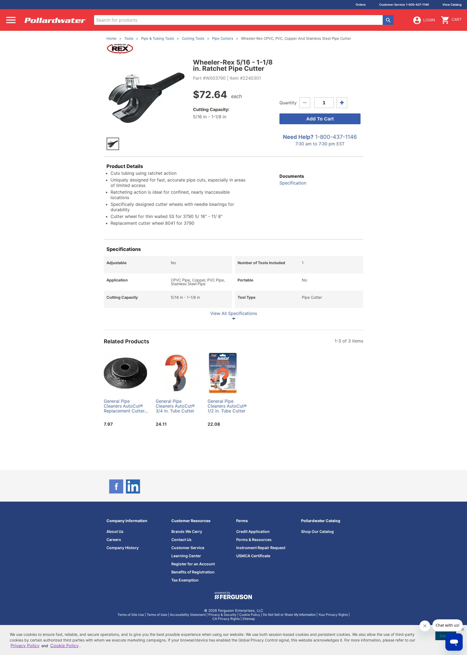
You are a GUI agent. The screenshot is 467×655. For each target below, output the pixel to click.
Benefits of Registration (193, 572)
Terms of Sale (157, 615)
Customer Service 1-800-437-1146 (404, 4)
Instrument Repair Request (260, 547)
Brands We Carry (186, 531)
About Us (115, 531)
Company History (122, 547)
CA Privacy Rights (226, 619)
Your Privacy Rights (333, 615)
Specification (292, 183)
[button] (462, 629)
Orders (361, 4)
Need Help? (298, 137)
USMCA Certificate (253, 555)
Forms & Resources (254, 539)
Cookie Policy (249, 615)
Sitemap (248, 619)
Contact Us (181, 539)
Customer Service (187, 547)
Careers (113, 539)
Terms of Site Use (131, 615)
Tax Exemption (185, 580)
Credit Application (253, 531)
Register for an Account (193, 564)
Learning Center (186, 555)
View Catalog (452, 4)
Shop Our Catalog (317, 531)
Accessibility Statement (188, 615)
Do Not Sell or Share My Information (289, 615)
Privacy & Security (222, 615)
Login (429, 20)
